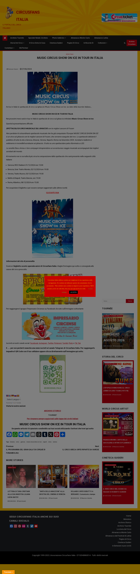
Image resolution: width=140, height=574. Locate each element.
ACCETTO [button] (73, 292)
